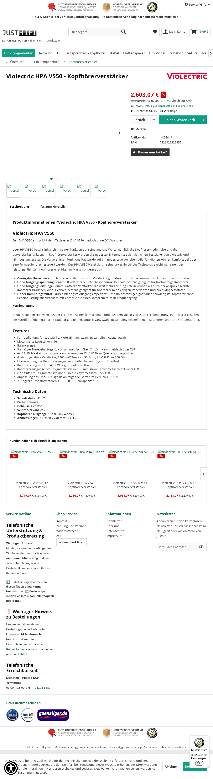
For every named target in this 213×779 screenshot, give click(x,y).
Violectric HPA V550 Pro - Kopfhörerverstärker (33, 485)
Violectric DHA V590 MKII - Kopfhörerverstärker (131, 485)
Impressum (114, 536)
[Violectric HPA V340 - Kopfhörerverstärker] (82, 464)
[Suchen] (123, 32)
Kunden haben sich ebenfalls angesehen (38, 441)
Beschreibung (19, 206)
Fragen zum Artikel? (152, 152)
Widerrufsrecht (67, 531)
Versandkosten (99, 747)
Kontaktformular (16, 649)
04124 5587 (43, 687)
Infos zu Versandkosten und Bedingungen (169, 106)
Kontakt (61, 521)
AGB (59, 536)
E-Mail (22, 654)
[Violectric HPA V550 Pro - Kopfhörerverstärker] (33, 464)
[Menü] (206, 737)
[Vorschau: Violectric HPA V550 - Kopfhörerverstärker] (13, 190)
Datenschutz (115, 531)
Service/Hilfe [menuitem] (197, 4)
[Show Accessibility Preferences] (11, 768)
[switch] (199, 763)
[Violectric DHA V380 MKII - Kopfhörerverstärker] (180, 464)
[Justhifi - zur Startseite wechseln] (19, 33)
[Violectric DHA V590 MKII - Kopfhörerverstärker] (131, 464)
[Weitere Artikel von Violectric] (187, 80)
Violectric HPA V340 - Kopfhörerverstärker (82, 485)
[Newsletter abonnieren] (202, 547)
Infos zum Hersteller (52, 206)
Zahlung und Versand (71, 526)
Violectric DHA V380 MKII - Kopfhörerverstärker (180, 485)
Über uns (112, 526)
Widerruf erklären (71, 542)
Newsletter (114, 521)
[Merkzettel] (155, 32)
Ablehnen (171, 766)
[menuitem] (98, 32)
